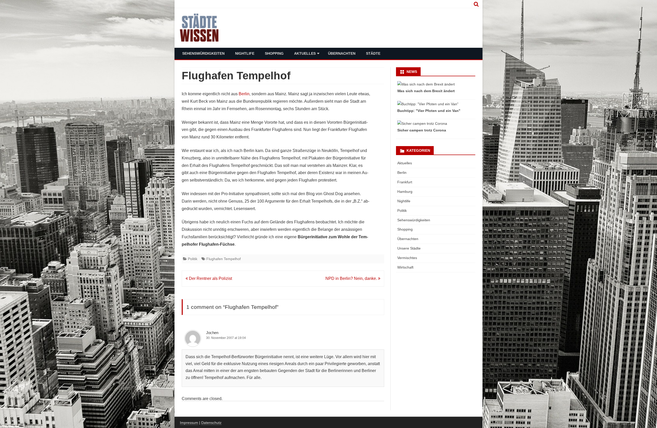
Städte (373, 53)
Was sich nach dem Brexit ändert (426, 91)
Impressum (189, 423)
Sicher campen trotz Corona (421, 130)
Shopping (274, 53)
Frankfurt (404, 182)
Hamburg (404, 191)
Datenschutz (211, 423)
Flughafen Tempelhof (223, 259)
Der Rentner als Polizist (210, 278)
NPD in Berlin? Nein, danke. (351, 278)
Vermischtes (407, 258)
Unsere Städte (409, 248)
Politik (192, 259)
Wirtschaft (405, 267)
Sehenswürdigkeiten (203, 53)
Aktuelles (305, 53)
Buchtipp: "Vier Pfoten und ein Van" (428, 111)
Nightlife (244, 53)
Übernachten (341, 53)
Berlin (244, 94)
